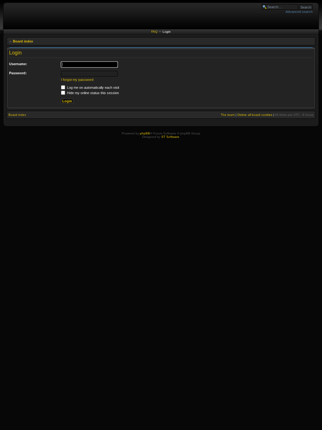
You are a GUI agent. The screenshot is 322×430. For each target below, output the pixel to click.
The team (228, 114)
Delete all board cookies (254, 114)
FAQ (154, 31)
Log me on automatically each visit (92, 87)
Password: (18, 73)
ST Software (170, 137)
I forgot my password (77, 80)
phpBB (145, 133)
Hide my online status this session (92, 93)
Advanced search (299, 12)
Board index (23, 41)
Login (167, 31)
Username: (18, 64)
